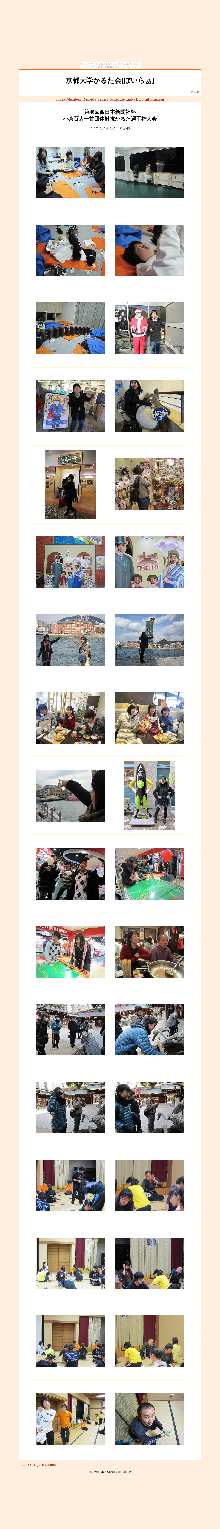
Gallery (103, 99)
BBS (140, 99)
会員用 (195, 91)
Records (89, 99)
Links (130, 99)
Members (74, 99)
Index (61, 99)
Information (154, 99)
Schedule (117, 99)
